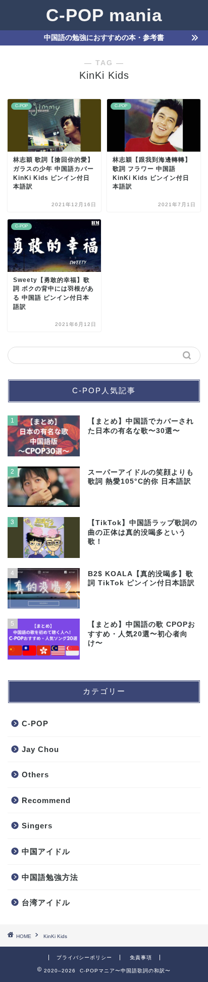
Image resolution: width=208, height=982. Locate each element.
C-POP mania (104, 15)
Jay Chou (40, 749)
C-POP (35, 723)
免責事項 (141, 957)
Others (35, 774)
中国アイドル (46, 851)
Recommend (46, 800)
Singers (37, 825)
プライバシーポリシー (84, 957)
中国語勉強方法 (50, 877)
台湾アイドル (46, 902)
